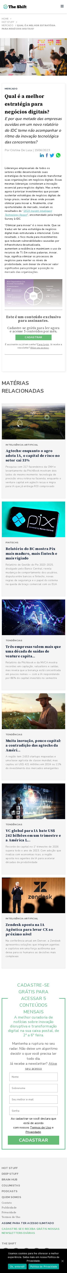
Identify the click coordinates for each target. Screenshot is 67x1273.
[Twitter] (52, 155)
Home (5, 18)
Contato (7, 1203)
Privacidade (33, 1132)
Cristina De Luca (21, 150)
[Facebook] (47, 155)
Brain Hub (9, 1179)
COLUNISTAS (11, 1185)
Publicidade (9, 1207)
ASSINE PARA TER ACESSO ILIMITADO (28, 1223)
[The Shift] (14, 6)
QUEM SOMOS (11, 1197)
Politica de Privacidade (43, 1266)
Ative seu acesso (39, 347)
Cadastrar (33, 1140)
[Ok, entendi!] (62, 1261)
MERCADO (11, 88)
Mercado (7, 25)
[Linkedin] (42, 155)
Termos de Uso (40, 1128)
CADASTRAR (33, 337)
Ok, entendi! (17, 1266)
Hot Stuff (8, 22)
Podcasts (9, 1191)
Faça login (43, 344)
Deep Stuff (10, 1174)
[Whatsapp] (58, 155)
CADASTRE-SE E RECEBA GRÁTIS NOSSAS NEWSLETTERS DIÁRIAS (31, 1231)
